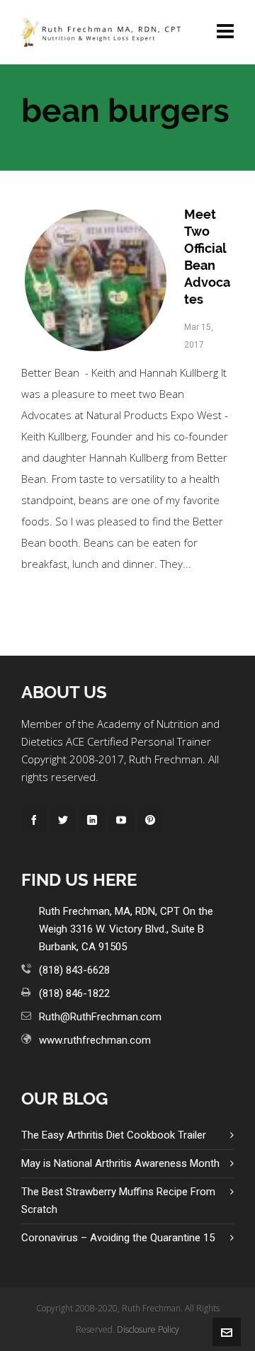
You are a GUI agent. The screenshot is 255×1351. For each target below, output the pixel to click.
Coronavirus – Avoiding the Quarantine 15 (118, 1237)
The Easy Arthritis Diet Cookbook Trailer (113, 1135)
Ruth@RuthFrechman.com (100, 1016)
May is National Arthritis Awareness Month (120, 1163)
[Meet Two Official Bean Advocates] (95, 280)
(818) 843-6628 (74, 970)
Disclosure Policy (148, 1329)
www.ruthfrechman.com (95, 1040)
